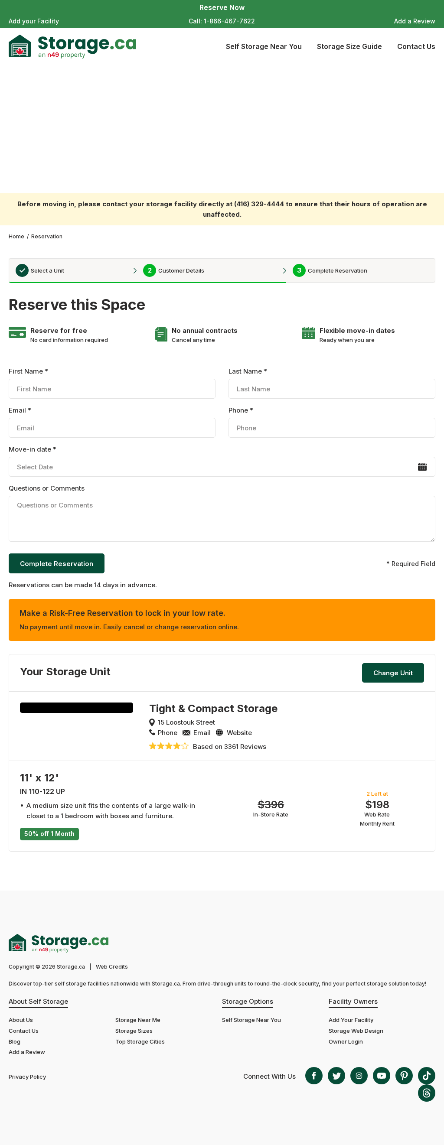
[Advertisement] (222, 128)
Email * (20, 410)
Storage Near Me (137, 1019)
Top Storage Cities (140, 1041)
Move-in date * (32, 449)
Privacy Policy (27, 1076)
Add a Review (414, 21)
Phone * (241, 410)
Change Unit (393, 673)
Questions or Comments (47, 488)
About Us (21, 1019)
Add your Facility (34, 21)
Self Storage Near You (264, 46)
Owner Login (346, 1041)
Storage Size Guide (349, 46)
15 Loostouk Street (186, 722)
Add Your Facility (351, 1019)
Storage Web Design (356, 1030)
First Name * (28, 371)
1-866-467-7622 (229, 21)
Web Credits (112, 966)
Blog (14, 1041)
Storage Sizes (134, 1030)
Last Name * (248, 371)
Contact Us (416, 46)
